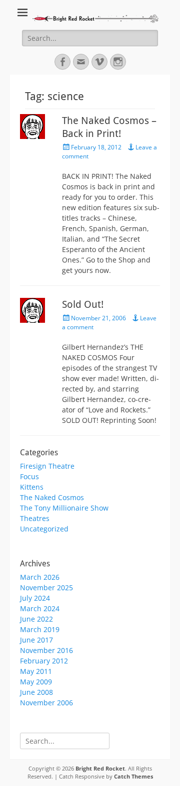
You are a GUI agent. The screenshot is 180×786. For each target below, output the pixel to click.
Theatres (35, 518)
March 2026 (40, 577)
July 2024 (35, 598)
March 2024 (40, 608)
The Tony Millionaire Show (64, 508)
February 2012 (44, 660)
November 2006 (46, 702)
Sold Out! (83, 304)
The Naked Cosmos (52, 497)
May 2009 (36, 681)
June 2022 (36, 619)
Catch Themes (133, 776)
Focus (29, 476)
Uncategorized (44, 528)
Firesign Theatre (47, 466)
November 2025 (46, 587)
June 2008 (36, 692)
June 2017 (36, 640)
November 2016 (46, 650)
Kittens (32, 487)
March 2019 (40, 629)
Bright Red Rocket (100, 768)
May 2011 (36, 671)
